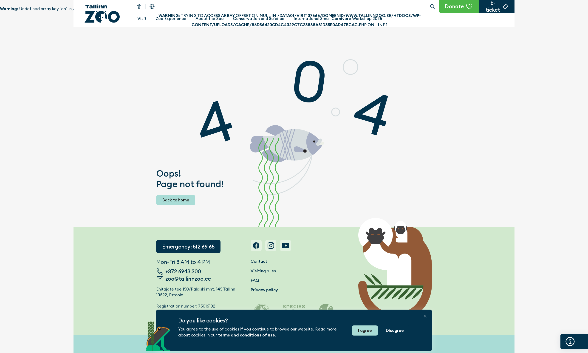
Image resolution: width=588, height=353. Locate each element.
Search (432, 6)
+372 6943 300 (183, 271)
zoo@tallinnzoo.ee (188, 278)
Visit (142, 18)
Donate (454, 6)
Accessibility (139, 6)
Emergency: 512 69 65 (188, 246)
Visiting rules (263, 271)
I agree (365, 330)
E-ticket (493, 6)
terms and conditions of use (246, 335)
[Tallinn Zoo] (102, 13)
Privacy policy (264, 289)
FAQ (255, 280)
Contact (259, 261)
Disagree (395, 330)
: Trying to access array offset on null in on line (285, 6)
